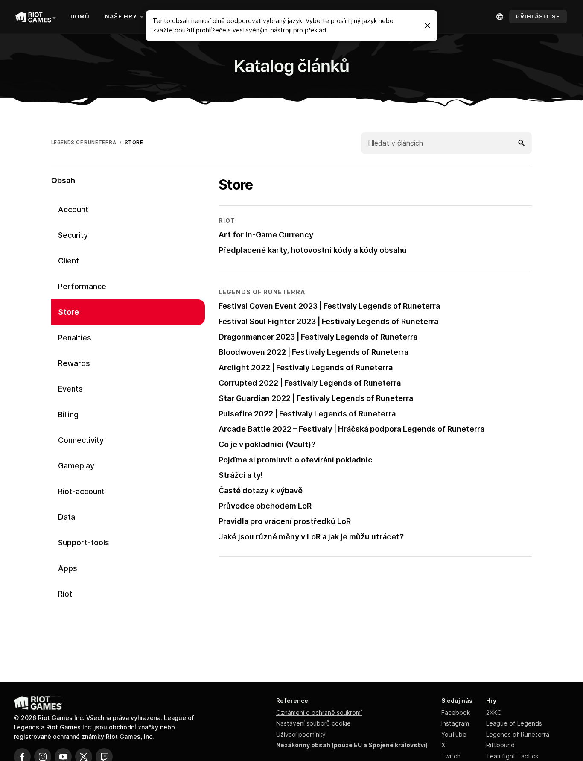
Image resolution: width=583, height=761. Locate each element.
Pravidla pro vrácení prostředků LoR (285, 521)
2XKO (494, 712)
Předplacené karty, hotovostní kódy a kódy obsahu (313, 250)
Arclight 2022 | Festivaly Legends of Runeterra (306, 367)
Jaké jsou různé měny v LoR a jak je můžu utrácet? (311, 536)
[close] (427, 25)
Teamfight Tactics (512, 756)
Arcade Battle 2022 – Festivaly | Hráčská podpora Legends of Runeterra (351, 428)
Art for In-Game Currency (266, 234)
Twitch (451, 756)
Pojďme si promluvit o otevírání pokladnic (296, 459)
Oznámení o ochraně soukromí (319, 712)
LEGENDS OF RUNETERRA (83, 143)
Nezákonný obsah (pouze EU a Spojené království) (352, 745)
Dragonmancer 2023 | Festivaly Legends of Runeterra (318, 336)
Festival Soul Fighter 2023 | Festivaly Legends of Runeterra (328, 321)
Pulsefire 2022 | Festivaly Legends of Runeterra (307, 413)
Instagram (455, 723)
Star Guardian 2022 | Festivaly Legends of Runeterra (316, 398)
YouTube (453, 734)
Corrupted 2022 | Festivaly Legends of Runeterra (310, 382)
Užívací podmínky (301, 734)
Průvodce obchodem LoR (265, 505)
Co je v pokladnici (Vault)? (267, 444)
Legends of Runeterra (517, 734)
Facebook (455, 712)
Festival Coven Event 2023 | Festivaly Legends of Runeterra (329, 305)
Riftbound (500, 745)
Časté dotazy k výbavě (261, 490)
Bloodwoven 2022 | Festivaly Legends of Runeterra (313, 352)
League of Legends (514, 723)
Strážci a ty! (241, 475)
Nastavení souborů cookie (313, 723)
